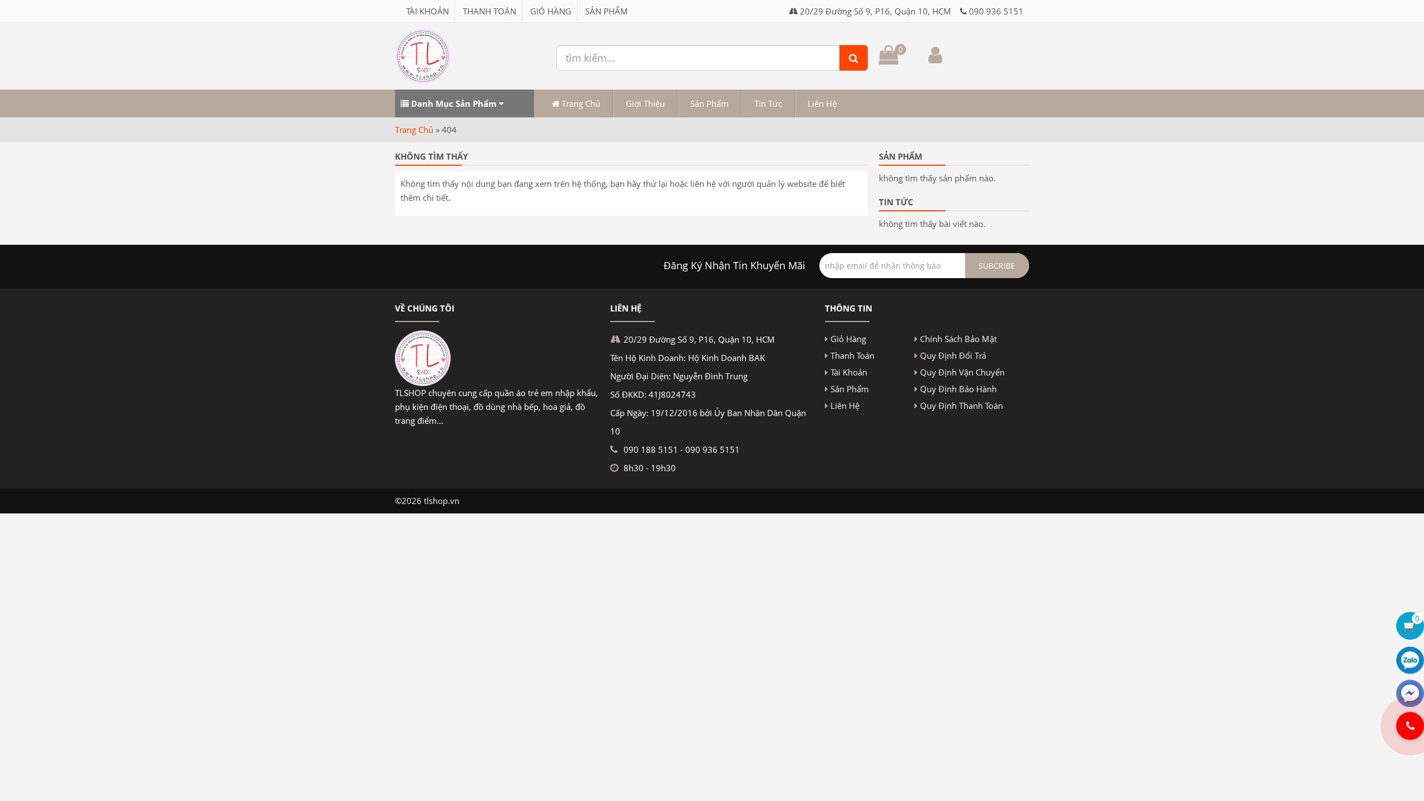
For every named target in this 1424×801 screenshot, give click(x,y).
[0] (888, 58)
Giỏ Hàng (550, 11)
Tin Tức (768, 103)
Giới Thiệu (645, 103)
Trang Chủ (580, 103)
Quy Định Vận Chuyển (962, 372)
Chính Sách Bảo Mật (958, 338)
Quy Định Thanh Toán (961, 405)
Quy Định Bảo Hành (958, 388)
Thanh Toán (489, 11)
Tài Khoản (427, 11)
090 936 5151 (996, 11)
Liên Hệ (822, 103)
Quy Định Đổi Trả (953, 355)
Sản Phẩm (606, 11)
